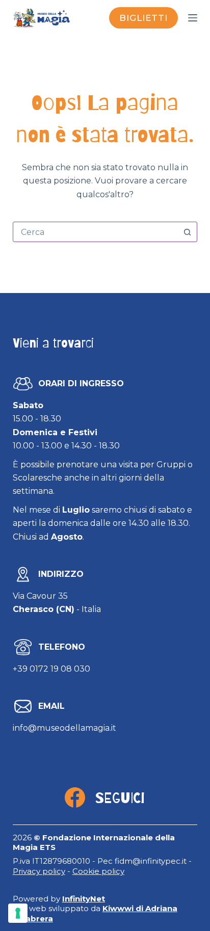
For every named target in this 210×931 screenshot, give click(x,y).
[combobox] (95, 232)
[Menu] (192, 17)
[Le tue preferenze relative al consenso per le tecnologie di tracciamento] (18, 913)
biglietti (143, 18)
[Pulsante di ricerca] (187, 232)
